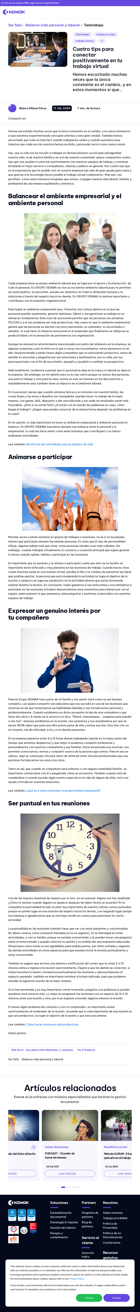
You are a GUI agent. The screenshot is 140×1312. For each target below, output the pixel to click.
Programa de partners (90, 1215)
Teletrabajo (82, 34)
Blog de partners (87, 1224)
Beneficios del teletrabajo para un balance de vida (59, 444)
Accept (89, 1297)
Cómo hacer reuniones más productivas (52, 1024)
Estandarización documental (61, 1215)
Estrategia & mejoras (64, 1222)
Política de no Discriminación (112, 1235)
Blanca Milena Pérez (32, 108)
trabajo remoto (84, 40)
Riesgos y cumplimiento (59, 1235)
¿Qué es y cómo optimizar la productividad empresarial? (63, 790)
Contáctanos (111, 1242)
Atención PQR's (88, 1255)
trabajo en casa (105, 34)
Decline (117, 1297)
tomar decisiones (56, 1147)
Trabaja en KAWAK (115, 1218)
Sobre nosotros (113, 1212)
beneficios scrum (115, 1147)
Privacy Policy (76, 1278)
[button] (63, 1187)
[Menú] (133, 12)
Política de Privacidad (110, 1225)
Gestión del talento (63, 1227)
